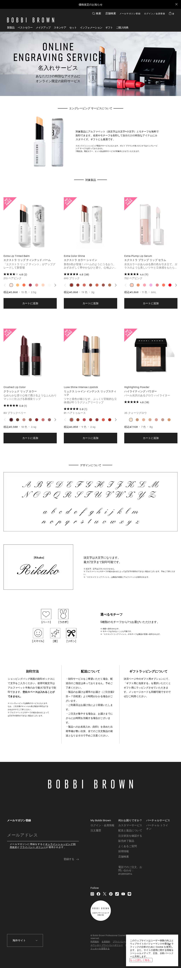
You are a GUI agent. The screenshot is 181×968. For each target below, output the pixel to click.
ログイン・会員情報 (102, 825)
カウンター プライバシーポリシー (106, 945)
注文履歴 (95, 830)
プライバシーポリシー (123, 941)
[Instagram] (92, 894)
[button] (91, 27)
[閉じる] (169, 944)
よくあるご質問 (127, 846)
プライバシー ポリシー (33, 847)
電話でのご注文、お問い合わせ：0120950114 (130, 870)
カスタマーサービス (130, 825)
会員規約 (106, 941)
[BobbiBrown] (30, 20)
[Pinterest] (111, 894)
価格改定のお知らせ (91, 4)
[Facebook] (98, 894)
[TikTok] (117, 894)
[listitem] (30, 253)
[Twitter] (104, 894)
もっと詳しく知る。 (141, 959)
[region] (152, 950)
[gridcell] (11, 285)
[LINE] (129, 894)
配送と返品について (130, 830)
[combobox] (25, 940)
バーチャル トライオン (157, 827)
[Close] (176, 4)
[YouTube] (123, 894)
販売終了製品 (126, 840)
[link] (171, 13)
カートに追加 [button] (30, 303)
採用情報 (123, 851)
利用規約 (94, 941)
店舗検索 (110, 13)
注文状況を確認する (130, 835)
